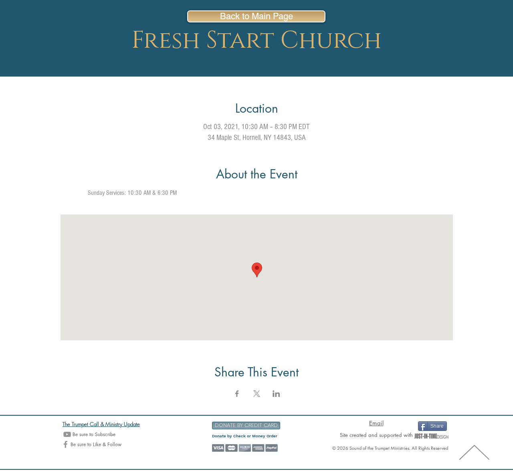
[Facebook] (65, 444)
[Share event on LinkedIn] (276, 393)
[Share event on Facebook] (237, 393)
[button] (246, 425)
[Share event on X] (257, 393)
